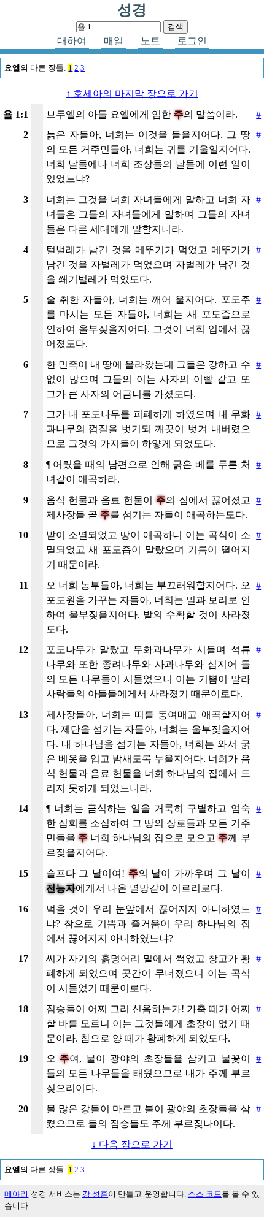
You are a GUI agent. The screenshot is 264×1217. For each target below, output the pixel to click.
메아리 (16, 1194)
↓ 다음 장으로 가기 (132, 1144)
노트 (150, 41)
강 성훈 (95, 1194)
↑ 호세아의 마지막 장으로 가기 (132, 93)
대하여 (72, 41)
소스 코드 (205, 1194)
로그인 (192, 41)
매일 (113, 41)
